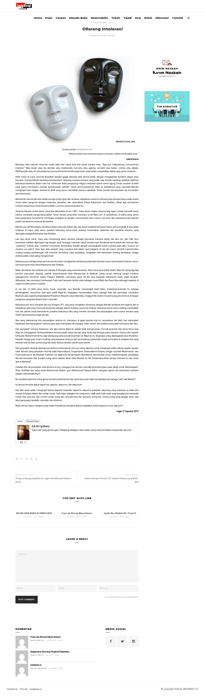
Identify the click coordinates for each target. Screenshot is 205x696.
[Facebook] (21, 442)
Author (20, 421)
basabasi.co (36, 689)
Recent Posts (33, 421)
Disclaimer (12, 689)
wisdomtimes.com (84, 149)
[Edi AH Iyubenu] (23, 438)
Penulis (24, 689)
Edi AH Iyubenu (107, 35)
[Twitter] (25, 442)
